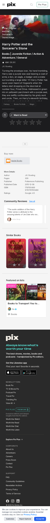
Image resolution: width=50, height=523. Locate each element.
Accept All (40, 519)
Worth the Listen (12, 430)
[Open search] (31, 5)
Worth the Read (12, 423)
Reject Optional (25, 519)
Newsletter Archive (14, 485)
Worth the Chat (12, 426)
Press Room (11, 460)
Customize (10, 519)
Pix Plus (9, 467)
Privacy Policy (12, 489)
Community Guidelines (15, 481)
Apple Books (16, 161)
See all (32, 201)
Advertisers (11, 453)
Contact (9, 463)
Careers (9, 456)
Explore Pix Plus (13, 439)
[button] (5, 115)
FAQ (7, 477)
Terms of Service (13, 493)
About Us (10, 449)
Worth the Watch (13, 419)
